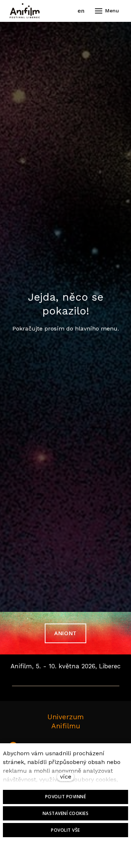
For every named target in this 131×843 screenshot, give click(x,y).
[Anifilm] (25, 11)
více (65, 776)
